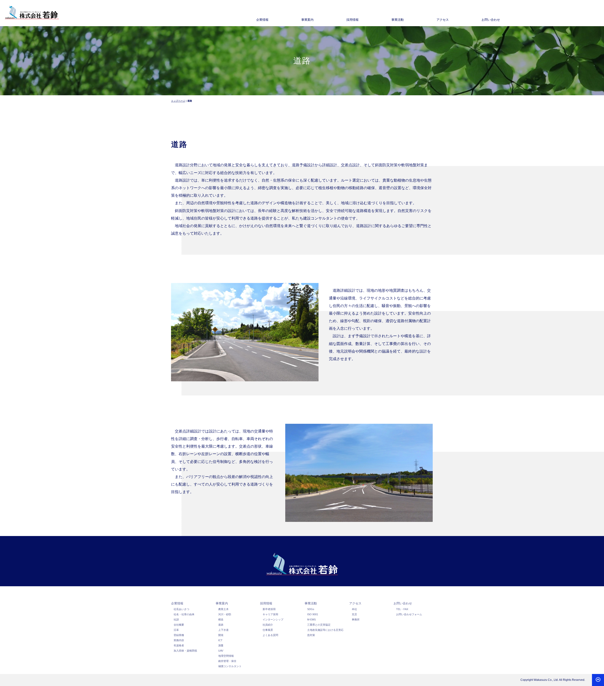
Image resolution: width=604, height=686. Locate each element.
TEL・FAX (402, 609)
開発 (220, 635)
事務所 (356, 619)
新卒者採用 (269, 609)
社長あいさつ (181, 609)
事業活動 (311, 603)
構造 (220, 619)
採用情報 (266, 603)
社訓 (176, 619)
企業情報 (177, 603)
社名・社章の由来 (184, 614)
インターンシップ (273, 619)
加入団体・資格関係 (185, 650)
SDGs (310, 609)
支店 (354, 614)
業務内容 (179, 640)
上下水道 (223, 629)
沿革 (176, 629)
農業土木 (223, 609)
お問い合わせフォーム (409, 614)
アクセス (355, 603)
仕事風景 (268, 629)
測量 (220, 645)
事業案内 (222, 603)
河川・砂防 (224, 614)
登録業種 (179, 635)
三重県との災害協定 (319, 624)
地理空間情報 (226, 655)
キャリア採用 (270, 614)
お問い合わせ (403, 603)
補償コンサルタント (230, 666)
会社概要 (179, 624)
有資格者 (179, 645)
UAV (220, 650)
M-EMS (311, 619)
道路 (220, 624)
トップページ (178, 101)
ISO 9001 (312, 614)
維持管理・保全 (227, 661)
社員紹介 (268, 624)
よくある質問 (270, 635)
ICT (220, 640)
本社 (354, 609)
